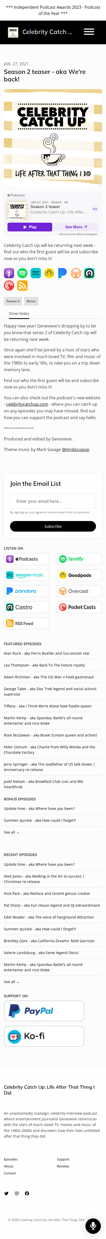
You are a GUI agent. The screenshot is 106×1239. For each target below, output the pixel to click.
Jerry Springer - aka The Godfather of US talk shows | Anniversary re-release (49, 767)
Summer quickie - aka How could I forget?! (40, 820)
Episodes (10, 1159)
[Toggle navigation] (89, 32)
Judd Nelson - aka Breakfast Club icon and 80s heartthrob (43, 784)
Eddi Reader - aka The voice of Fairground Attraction (49, 917)
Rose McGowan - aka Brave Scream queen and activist (50, 735)
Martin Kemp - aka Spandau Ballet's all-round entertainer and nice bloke (43, 720)
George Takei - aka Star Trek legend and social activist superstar (50, 691)
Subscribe (53, 526)
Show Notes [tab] (19, 313)
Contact (10, 1173)
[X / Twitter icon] (6, 1193)
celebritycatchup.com (27, 404)
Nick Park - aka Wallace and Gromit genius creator (47, 893)
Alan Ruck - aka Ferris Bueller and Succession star (47, 653)
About (8, 1166)
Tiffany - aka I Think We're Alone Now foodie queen (48, 706)
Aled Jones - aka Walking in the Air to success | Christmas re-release (44, 879)
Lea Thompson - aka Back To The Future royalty (44, 665)
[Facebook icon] (27, 1193)
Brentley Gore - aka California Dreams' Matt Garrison (49, 940)
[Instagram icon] (16, 1193)
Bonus (10, 799)
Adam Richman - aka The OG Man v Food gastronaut (49, 676)
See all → (12, 832)
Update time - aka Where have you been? (39, 808)
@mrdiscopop (75, 449)
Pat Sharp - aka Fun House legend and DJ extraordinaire (52, 905)
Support (63, 1159)
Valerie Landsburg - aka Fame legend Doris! (41, 952)
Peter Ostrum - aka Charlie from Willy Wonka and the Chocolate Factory (49, 749)
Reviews (63, 1166)
